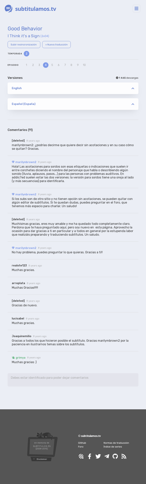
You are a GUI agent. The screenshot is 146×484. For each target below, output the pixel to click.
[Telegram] (107, 456)
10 (84, 65)
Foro (80, 446)
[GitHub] (115, 456)
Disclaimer (42, 459)
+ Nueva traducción (56, 44)
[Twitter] (98, 456)
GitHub (82, 442)
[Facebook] (89, 456)
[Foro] (81, 456)
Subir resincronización (24, 44)
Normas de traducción (116, 442)
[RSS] (124, 456)
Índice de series (113, 446)
